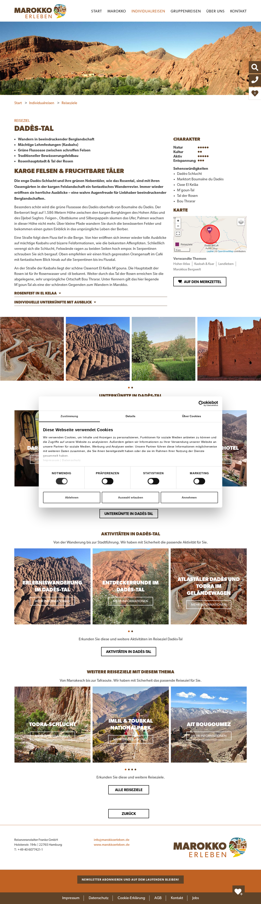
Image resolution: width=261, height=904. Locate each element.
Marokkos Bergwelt (187, 269)
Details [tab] (130, 416)
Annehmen (189, 497)
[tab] (90, 294)
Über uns (215, 11)
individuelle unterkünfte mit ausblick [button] (53, 302)
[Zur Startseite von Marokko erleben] (210, 847)
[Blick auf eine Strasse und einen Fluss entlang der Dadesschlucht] (32, 349)
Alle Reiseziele (129, 790)
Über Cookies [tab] (191, 416)
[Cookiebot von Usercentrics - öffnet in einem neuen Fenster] (208, 403)
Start (96, 11)
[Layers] (241, 221)
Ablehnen (72, 497)
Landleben (226, 264)
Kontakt (238, 11)
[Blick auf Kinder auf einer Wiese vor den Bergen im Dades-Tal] (164, 349)
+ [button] (178, 220)
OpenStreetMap (225, 251)
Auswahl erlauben (130, 497)
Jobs (195, 898)
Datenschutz (71, 460)
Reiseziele (69, 103)
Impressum (51, 460)
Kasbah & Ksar (204, 264)
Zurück (129, 813)
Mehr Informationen (52, 601)
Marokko (116, 11)
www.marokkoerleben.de (111, 844)
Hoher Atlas (181, 264)
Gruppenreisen (186, 11)
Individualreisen (148, 11)
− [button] (178, 226)
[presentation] (10, 448)
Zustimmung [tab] (69, 416)
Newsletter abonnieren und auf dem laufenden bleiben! (130, 879)
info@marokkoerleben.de (111, 839)
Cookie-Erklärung (131, 898)
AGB (158, 898)
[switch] (107, 481)
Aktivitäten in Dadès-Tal (128, 651)
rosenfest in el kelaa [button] (35, 293)
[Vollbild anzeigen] (178, 233)
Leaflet (210, 251)
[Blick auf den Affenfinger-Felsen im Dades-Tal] (98, 349)
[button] (129, 387)
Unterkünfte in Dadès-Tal (128, 514)
